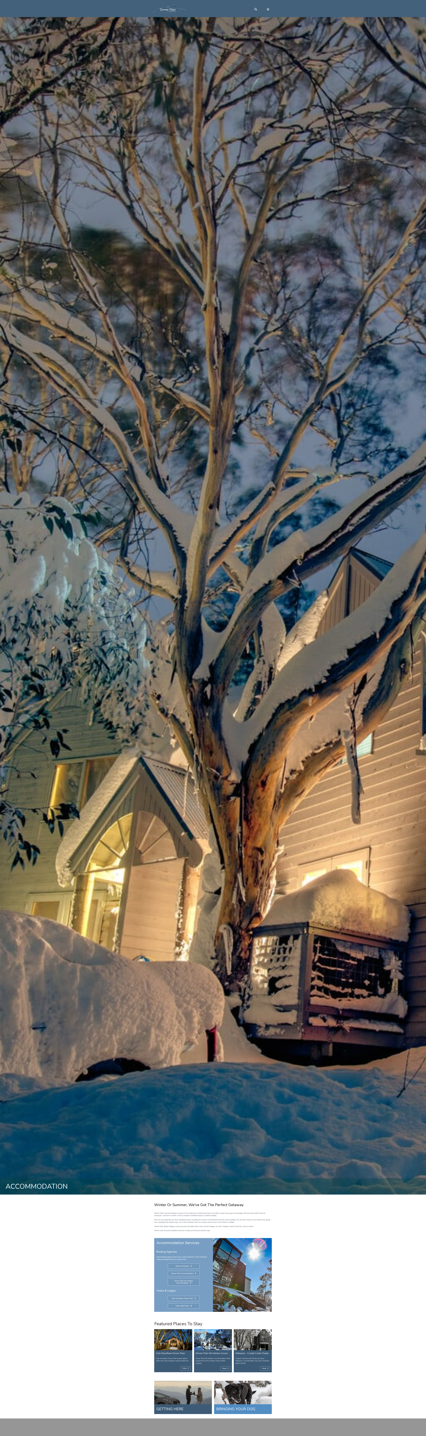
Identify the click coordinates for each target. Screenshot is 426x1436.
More (185, 1368)
